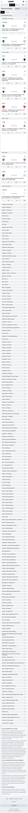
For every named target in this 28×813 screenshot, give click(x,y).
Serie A (3, 156)
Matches (16, 798)
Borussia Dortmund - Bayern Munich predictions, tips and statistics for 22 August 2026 (13, 197)
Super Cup (4, 189)
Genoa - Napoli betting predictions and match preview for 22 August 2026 (13, 179)
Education (14, 801)
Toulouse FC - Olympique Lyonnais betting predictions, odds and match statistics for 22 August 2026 (12, 79)
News (7, 798)
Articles (20, 798)
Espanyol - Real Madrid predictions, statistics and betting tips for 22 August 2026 (14, 129)
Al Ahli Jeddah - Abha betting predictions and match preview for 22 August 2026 (13, 29)
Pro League (4, 22)
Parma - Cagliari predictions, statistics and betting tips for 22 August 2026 (14, 163)
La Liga (3, 122)
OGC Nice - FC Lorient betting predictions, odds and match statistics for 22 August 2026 (13, 95)
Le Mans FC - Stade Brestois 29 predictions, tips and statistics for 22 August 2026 (13, 110)
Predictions (11, 798)
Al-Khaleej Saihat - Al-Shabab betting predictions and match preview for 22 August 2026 (13, 45)
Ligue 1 (3, 55)
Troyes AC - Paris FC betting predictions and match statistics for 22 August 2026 (14, 63)
